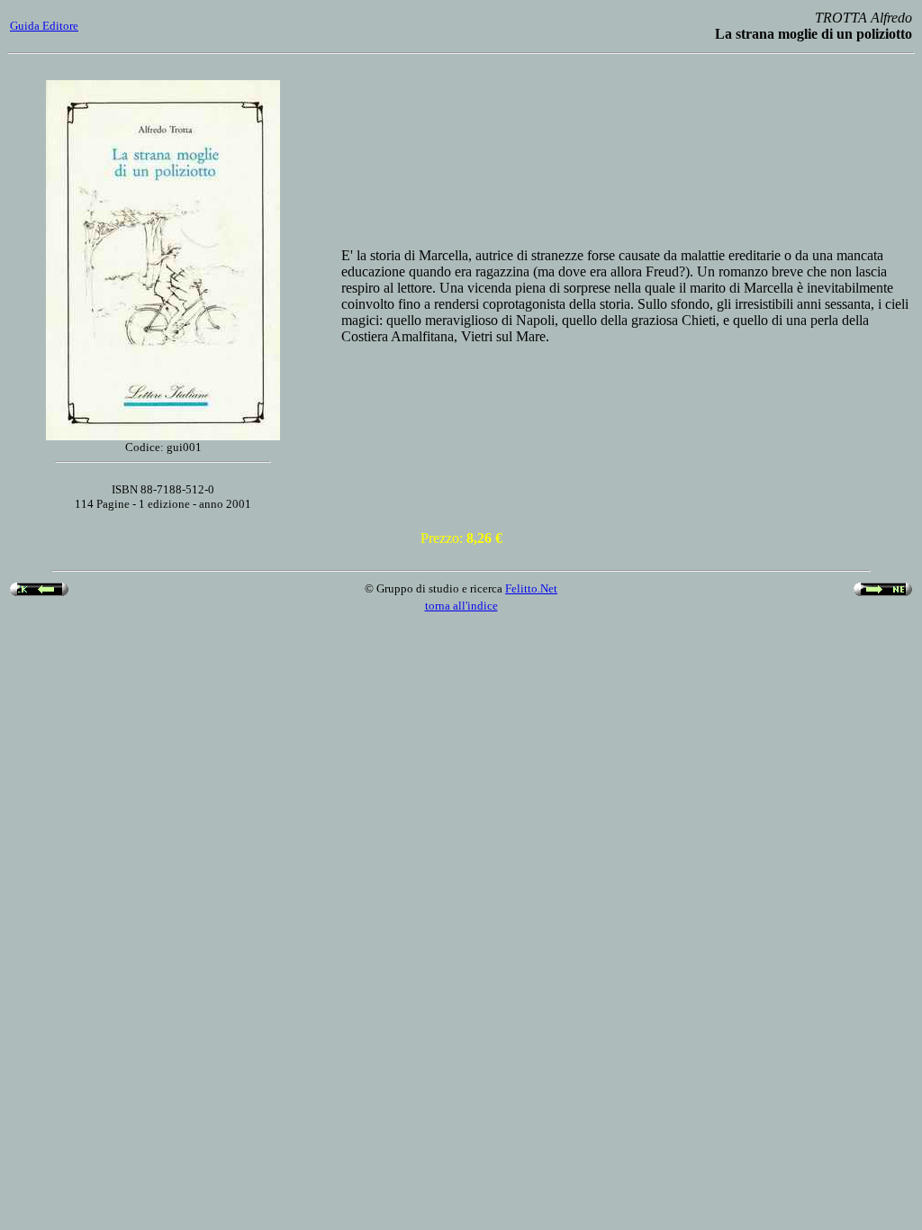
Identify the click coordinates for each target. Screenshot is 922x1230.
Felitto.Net (531, 588)
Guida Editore (44, 25)
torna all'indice (461, 605)
